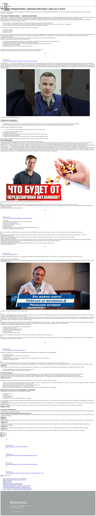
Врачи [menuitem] (5, 7)
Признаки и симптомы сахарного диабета (12, 484)
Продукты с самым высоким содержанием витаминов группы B (17, 218)
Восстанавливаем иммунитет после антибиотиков (14, 479)
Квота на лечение (7, 482)
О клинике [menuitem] (7, 9)
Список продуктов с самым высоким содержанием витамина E (17, 489)
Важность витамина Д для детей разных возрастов (14, 350)
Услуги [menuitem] (6, 4)
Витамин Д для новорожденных (10, 254)
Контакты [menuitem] (6, 10)
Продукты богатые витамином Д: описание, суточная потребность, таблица (20, 60)
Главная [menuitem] (5, 3)
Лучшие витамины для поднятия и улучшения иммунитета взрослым (21, 455)
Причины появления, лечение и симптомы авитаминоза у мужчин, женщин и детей (24, 473)
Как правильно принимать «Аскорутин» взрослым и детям (16, 486)
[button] (16, 511)
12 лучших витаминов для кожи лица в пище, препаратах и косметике (21, 464)
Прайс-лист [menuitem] (7, 6)
